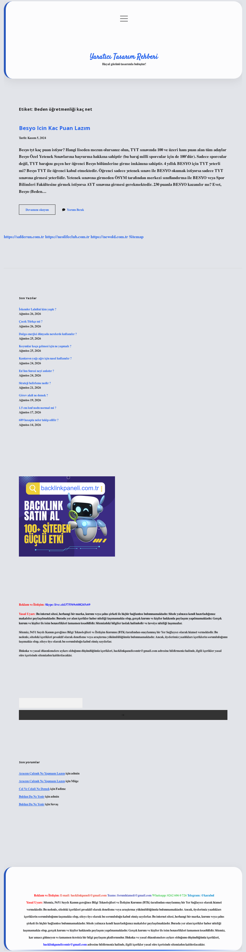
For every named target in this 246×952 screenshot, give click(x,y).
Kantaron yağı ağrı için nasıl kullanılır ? (45, 358)
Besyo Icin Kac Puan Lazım (54, 128)
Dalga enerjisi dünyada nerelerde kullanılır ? (48, 334)
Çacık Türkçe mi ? (31, 321)
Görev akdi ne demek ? (33, 395)
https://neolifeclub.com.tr (67, 236)
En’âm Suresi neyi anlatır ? (36, 370)
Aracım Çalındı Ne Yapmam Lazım (42, 773)
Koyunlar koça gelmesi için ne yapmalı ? (45, 346)
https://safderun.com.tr (24, 236)
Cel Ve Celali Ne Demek (34, 788)
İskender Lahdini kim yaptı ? (37, 309)
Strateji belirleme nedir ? (35, 383)
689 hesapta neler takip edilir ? (39, 420)
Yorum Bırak (75, 209)
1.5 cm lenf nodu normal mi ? (37, 407)
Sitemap (136, 236)
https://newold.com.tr (109, 236)
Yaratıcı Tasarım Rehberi (124, 57)
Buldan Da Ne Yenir (32, 796)
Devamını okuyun (40, 211)
